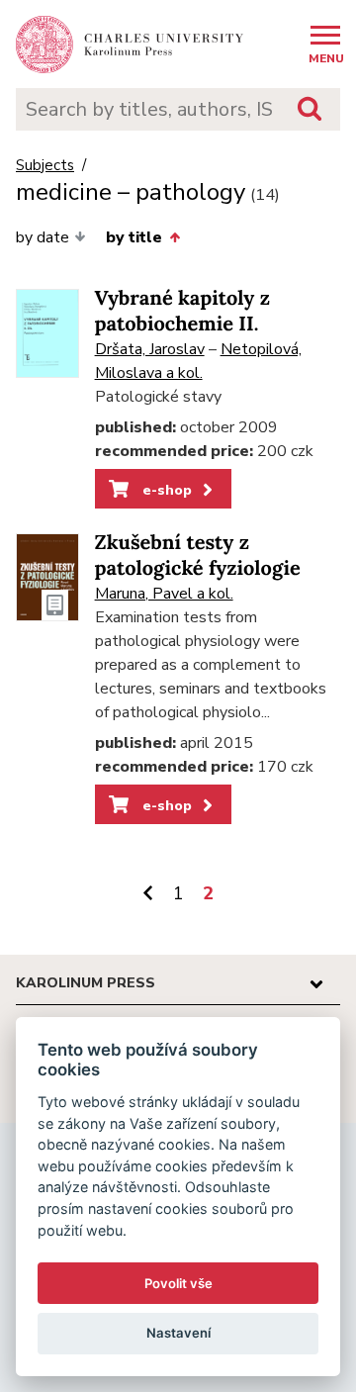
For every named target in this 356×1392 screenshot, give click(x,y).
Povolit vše (178, 1283)
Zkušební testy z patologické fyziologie (198, 555)
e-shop (165, 490)
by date (42, 237)
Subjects (45, 165)
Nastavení (178, 1333)
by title (134, 237)
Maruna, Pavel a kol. (164, 593)
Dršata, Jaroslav (150, 349)
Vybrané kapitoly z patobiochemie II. (182, 311)
